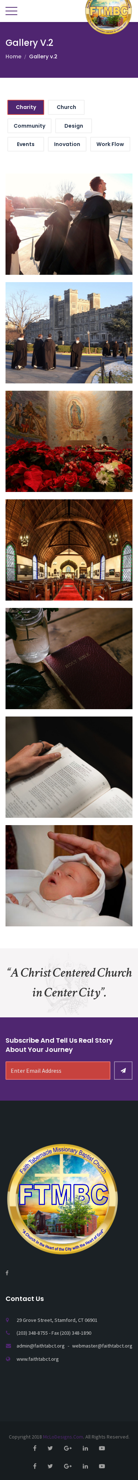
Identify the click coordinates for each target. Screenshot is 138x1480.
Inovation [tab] (67, 144)
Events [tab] (26, 144)
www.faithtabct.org (38, 1359)
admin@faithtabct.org (41, 1345)
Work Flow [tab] (110, 144)
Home (13, 56)
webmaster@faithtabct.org (102, 1345)
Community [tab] (29, 126)
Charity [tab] (26, 107)
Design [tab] (73, 126)
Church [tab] (66, 107)
